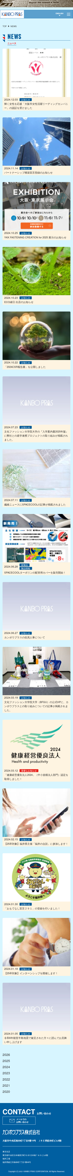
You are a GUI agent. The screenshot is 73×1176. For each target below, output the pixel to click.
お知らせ (25, 99)
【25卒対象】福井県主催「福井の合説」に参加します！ (36, 843)
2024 (6, 1066)
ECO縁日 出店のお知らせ (18, 302)
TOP (5, 26)
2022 (6, 1079)
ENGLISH (59, 13)
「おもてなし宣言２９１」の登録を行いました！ (32, 908)
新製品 (24, 565)
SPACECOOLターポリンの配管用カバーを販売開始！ (35, 572)
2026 (6, 1054)
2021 (6, 1085)
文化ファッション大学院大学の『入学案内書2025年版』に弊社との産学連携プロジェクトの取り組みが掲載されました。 (36, 435)
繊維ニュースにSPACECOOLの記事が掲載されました (35, 504)
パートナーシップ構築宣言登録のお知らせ (28, 172)
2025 (6, 1060)
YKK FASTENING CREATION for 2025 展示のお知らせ (35, 237)
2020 (6, 1091)
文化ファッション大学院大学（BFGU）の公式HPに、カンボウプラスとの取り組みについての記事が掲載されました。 (36, 706)
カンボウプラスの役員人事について (24, 637)
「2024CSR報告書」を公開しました (25, 367)
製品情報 (25, 568)
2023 (6, 1073)
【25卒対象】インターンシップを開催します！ (31, 973)
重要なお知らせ (29, 770)
